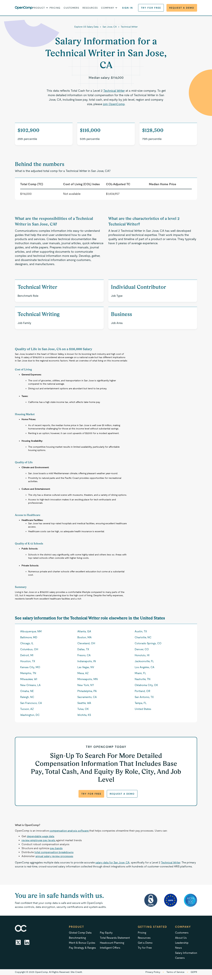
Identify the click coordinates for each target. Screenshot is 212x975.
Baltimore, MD (28, 637)
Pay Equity (106, 932)
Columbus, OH (29, 649)
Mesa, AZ (83, 673)
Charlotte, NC (143, 637)
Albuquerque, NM (31, 631)
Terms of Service (175, 972)
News (178, 947)
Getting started (152, 926)
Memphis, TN (28, 673)
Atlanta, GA (84, 631)
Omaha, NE (27, 691)
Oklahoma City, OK (146, 685)
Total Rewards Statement (115, 937)
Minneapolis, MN (87, 679)
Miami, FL (140, 673)
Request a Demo (181, 7)
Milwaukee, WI (28, 679)
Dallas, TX (83, 649)
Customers (71, 7)
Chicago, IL (26, 643)
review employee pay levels (39, 840)
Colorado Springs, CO (148, 643)
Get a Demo (145, 942)
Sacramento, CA (87, 697)
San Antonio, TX (144, 697)
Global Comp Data (80, 932)
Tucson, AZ (27, 709)
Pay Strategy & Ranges (82, 947)
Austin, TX (141, 631)
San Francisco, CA (31, 703)
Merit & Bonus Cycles (82, 942)
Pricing (55, 7)
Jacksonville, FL (144, 661)
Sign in (127, 7)
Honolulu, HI (142, 655)
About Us (181, 937)
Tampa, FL (141, 703)
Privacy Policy (152, 972)
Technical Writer (129, 26)
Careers (180, 957)
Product (76, 926)
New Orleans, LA (30, 685)
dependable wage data (40, 836)
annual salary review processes (54, 856)
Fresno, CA (84, 655)
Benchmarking (77, 937)
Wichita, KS (84, 715)
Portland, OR (142, 691)
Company (183, 926)
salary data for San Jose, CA (112, 862)
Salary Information (186, 952)
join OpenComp (114, 104)
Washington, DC (30, 715)
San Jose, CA (110, 26)
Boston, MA (84, 637)
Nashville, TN (142, 679)
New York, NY (85, 685)
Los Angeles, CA (144, 667)
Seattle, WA (84, 703)
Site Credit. (76, 972)
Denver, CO (142, 649)
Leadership (181, 942)
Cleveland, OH (86, 643)
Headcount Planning (112, 942)
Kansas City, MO (30, 667)
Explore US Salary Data (86, 26)
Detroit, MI (26, 655)
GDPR (194, 972)
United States (143, 709)
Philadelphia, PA (87, 691)
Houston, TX (27, 661)
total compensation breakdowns (54, 852)
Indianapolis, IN (86, 661)
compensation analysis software (69, 830)
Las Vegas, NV (85, 667)
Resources (90, 7)
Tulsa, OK (83, 709)
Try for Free (151, 7)
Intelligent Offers (110, 947)
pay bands (56, 848)
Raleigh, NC (27, 697)
